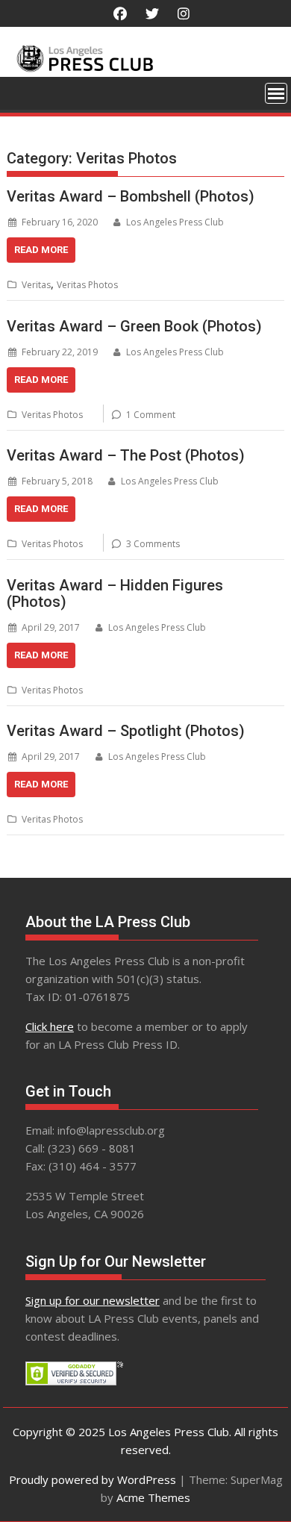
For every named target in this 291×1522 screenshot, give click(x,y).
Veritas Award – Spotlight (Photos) (126, 731)
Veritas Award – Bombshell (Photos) (130, 196)
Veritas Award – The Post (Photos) (126, 455)
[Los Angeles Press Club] (145, 67)
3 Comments (153, 543)
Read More (41, 249)
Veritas (36, 284)
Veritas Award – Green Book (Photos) (134, 326)
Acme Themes (153, 1497)
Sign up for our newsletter (92, 1300)
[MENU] (276, 93)
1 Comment (150, 414)
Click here (49, 1026)
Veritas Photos (87, 284)
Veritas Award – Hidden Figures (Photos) (115, 593)
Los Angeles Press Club (175, 222)
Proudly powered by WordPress (92, 1479)
